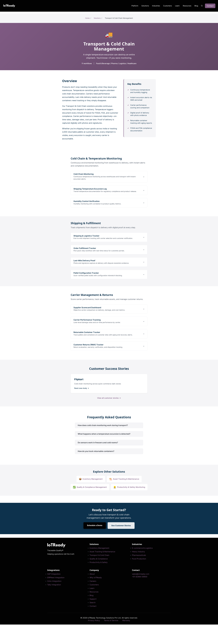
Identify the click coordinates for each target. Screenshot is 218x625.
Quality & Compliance (99, 559)
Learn (177, 6)
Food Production (139, 559)
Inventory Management (99, 548)
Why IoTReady (96, 577)
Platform (134, 6)
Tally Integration (54, 585)
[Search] (202, 5)
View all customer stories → (109, 398)
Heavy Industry (138, 552)
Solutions (145, 6)
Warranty (126, 620)
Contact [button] (210, 6)
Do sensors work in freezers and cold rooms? (98, 442)
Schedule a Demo (94, 525)
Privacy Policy (94, 620)
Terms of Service (111, 620)
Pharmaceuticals (139, 555)
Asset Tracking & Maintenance (102, 552)
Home (87, 18)
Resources (187, 6)
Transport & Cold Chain (99, 555)
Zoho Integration (54, 581)
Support (93, 599)
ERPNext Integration (55, 577)
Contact (93, 606)
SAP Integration (53, 574)
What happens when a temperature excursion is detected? (104, 434)
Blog (196, 6)
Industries (156, 6)
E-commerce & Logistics (142, 548)
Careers (93, 581)
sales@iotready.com (140, 574)
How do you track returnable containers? (96, 451)
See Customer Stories (121, 525)
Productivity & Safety (99, 562)
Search (92, 602)
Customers (167, 6)
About (92, 574)
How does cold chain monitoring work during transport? (103, 425)
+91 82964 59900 (139, 577)
